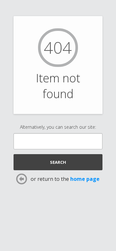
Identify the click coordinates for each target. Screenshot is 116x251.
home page (85, 178)
